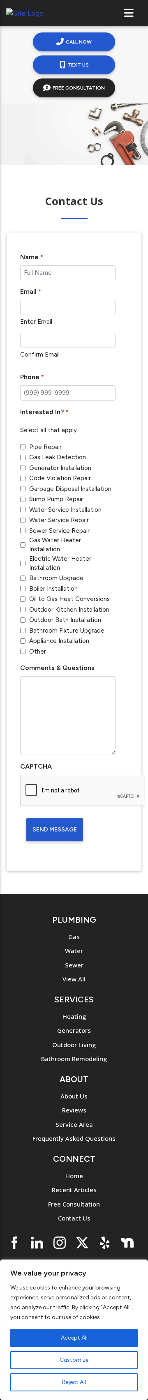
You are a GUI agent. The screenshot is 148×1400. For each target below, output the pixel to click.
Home (74, 1176)
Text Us (78, 65)
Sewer (74, 965)
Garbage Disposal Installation (70, 489)
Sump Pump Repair (56, 499)
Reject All (74, 1382)
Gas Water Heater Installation (55, 545)
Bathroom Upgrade (56, 578)
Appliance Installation (59, 641)
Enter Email (36, 321)
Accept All (74, 1337)
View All (74, 979)
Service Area (74, 1124)
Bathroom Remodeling (74, 1059)
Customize (74, 1359)
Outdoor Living (74, 1045)
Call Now (79, 42)
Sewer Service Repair (59, 530)
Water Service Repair (59, 520)
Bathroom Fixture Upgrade (66, 630)
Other (37, 651)
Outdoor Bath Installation (65, 620)
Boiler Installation (53, 588)
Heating (74, 1016)
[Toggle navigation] (129, 13)
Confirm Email (40, 354)
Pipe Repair (45, 447)
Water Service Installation (65, 509)
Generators (74, 1030)
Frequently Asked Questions (74, 1138)
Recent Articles (74, 1190)
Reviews (74, 1110)
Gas (74, 937)
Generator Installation (60, 468)
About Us (74, 1096)
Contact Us (74, 1218)
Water (74, 950)
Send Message (54, 829)
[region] (74, 1330)
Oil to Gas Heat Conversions (69, 599)
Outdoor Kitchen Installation (69, 609)
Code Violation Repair (60, 478)
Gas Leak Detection (57, 457)
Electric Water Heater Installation (60, 563)
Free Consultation (79, 88)
